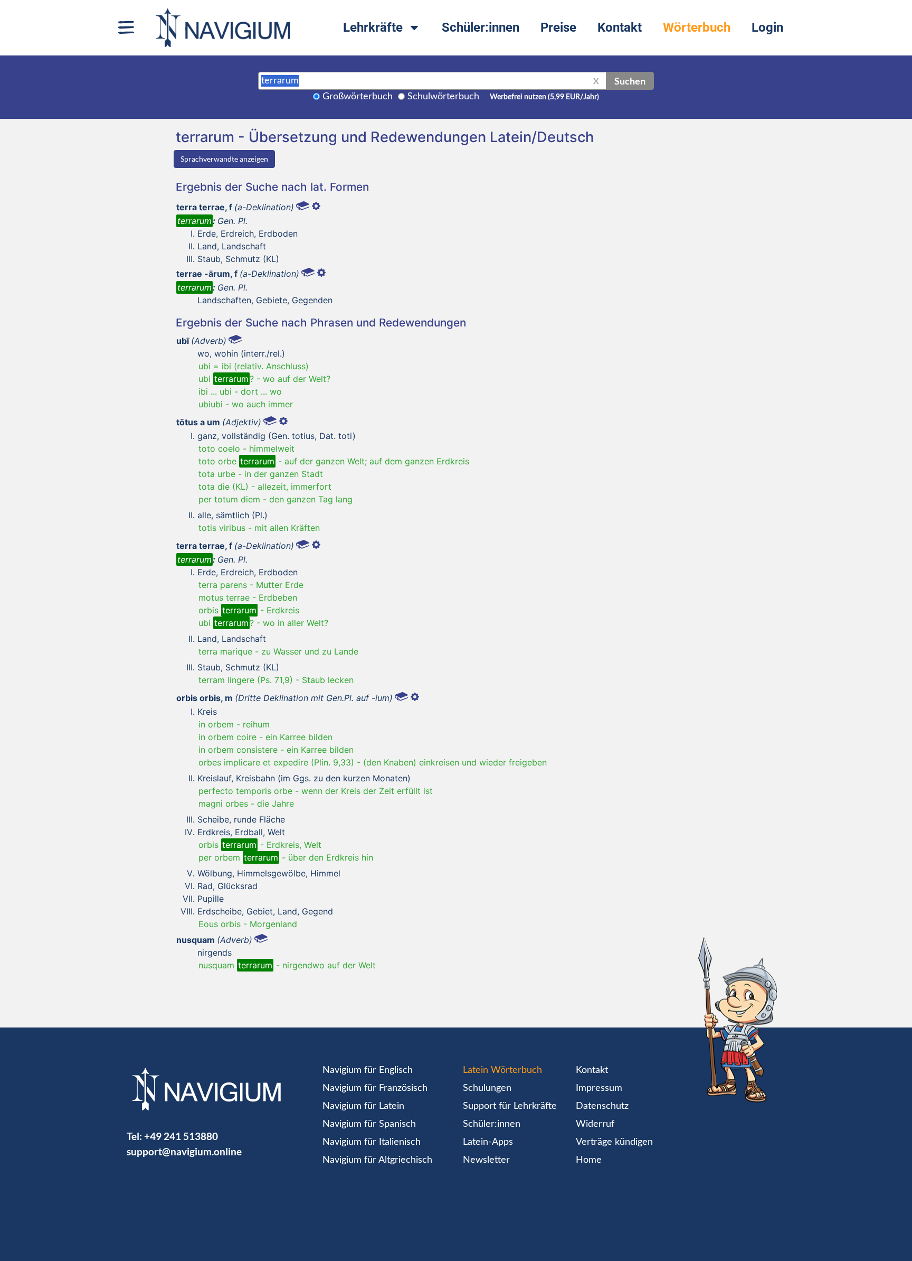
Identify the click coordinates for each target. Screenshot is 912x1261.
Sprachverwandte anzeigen (224, 158)
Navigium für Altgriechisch (377, 1160)
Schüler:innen (480, 27)
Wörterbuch (696, 27)
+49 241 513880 (181, 1136)
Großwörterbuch (357, 96)
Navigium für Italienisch (371, 1142)
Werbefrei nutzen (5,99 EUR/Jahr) (544, 97)
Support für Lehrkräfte (510, 1106)
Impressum (599, 1088)
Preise (558, 27)
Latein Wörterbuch (502, 1070)
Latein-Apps (488, 1142)
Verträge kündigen (614, 1142)
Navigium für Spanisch (369, 1124)
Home (589, 1160)
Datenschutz (602, 1106)
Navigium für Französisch (375, 1088)
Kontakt (619, 27)
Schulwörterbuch (443, 96)
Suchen (629, 81)
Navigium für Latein (363, 1106)
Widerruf (595, 1124)
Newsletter (486, 1160)
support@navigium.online (184, 1151)
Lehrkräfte (373, 27)
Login (767, 27)
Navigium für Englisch (367, 1070)
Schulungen (487, 1088)
